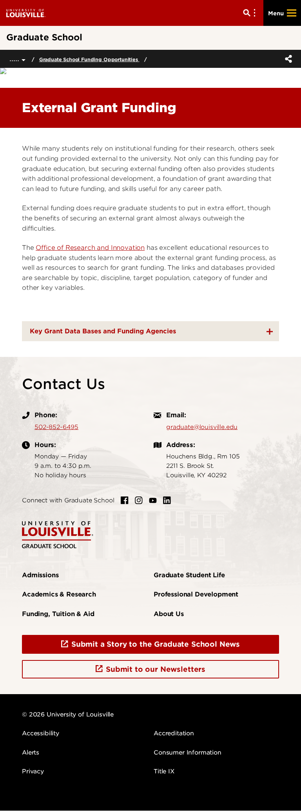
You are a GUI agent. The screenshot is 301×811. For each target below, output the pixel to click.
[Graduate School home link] (57, 534)
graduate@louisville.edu (202, 427)
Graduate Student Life (189, 575)
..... (15, 59)
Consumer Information (187, 752)
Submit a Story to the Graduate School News (155, 644)
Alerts (30, 752)
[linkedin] (167, 500)
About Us (169, 614)
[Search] (250, 13)
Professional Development (196, 594)
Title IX (164, 771)
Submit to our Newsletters (155, 669)
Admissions (40, 575)
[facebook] (125, 500)
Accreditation (174, 733)
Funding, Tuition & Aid (58, 614)
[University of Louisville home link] (25, 12)
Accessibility (40, 733)
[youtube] (153, 500)
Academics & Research (59, 594)
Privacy (33, 771)
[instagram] (139, 500)
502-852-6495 (56, 427)
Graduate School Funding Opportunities (89, 59)
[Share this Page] (287, 59)
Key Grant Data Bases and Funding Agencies (103, 331)
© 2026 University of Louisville (68, 714)
